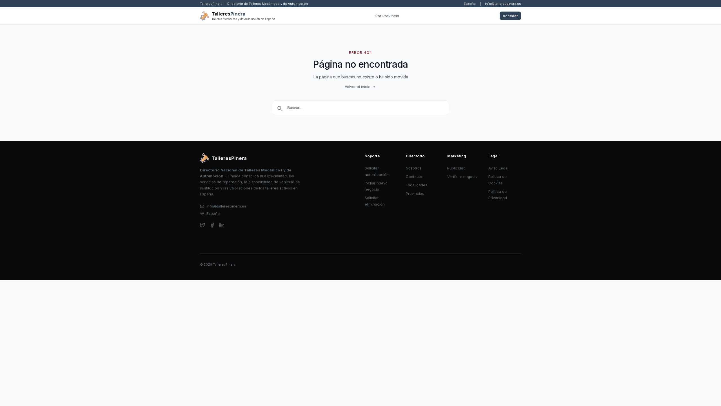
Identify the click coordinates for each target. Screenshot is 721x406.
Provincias (415, 193)
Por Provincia (387, 16)
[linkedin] (221, 225)
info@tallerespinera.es (503, 4)
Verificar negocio (462, 176)
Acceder (510, 16)
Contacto (414, 176)
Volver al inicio (357, 86)
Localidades (416, 185)
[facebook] (212, 225)
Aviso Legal (498, 168)
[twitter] (202, 225)
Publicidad (456, 168)
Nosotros (414, 168)
